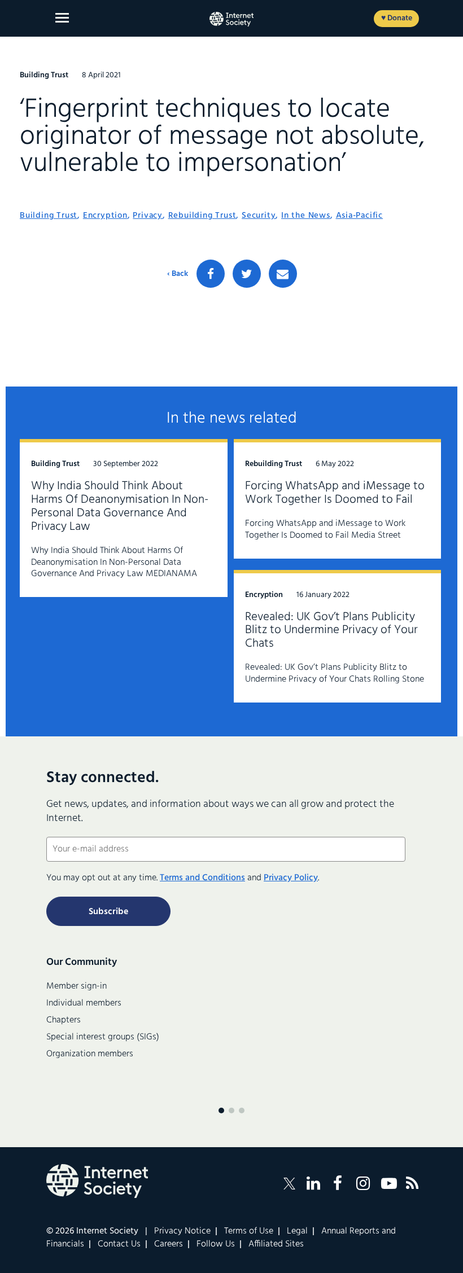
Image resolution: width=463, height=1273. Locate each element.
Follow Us (215, 1244)
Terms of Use (248, 1231)
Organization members (89, 1054)
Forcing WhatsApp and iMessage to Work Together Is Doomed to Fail (335, 493)
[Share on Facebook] (210, 274)
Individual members (83, 1003)
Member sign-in (76, 986)
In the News (305, 215)
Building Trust (48, 215)
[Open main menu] (62, 18)
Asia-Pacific (359, 215)
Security (259, 215)
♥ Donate (396, 18)
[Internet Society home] (231, 19)
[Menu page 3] (241, 1110)
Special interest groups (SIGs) (102, 1037)
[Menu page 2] (231, 1110)
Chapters (63, 1020)
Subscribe (108, 912)
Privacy (148, 215)
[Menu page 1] (221, 1110)
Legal (297, 1231)
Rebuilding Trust (202, 215)
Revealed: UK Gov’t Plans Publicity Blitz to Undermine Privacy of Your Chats (331, 630)
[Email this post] (283, 274)
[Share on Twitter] (247, 274)
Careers (168, 1244)
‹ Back (177, 274)
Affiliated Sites (276, 1244)
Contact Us (119, 1244)
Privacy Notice (182, 1231)
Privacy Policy (291, 878)
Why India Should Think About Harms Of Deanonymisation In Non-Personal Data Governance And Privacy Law (119, 506)
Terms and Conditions (202, 878)
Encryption (105, 215)
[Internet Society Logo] (97, 1181)
